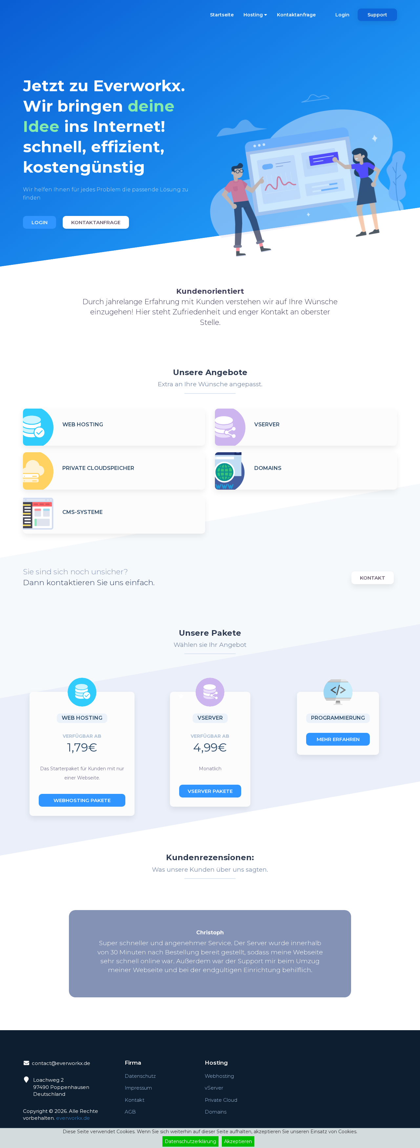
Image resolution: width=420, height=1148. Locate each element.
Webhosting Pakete (82, 800)
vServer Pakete (210, 791)
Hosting (253, 15)
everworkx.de (73, 1118)
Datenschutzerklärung (190, 1141)
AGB (130, 1112)
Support (377, 15)
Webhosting (219, 1076)
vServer (214, 1088)
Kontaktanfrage (296, 15)
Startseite (222, 15)
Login (342, 15)
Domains (215, 1112)
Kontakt (372, 578)
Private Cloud (221, 1100)
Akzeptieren (238, 1141)
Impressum (138, 1088)
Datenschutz (140, 1076)
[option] (114, 145)
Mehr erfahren (338, 739)
